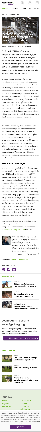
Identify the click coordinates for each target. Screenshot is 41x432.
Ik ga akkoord (20, 427)
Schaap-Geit (23, 259)
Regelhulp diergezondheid (14, 229)
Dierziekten (6, 406)
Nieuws (5, 8)
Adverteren (25, 409)
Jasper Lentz (6, 47)
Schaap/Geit (25, 401)
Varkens (27, 8)
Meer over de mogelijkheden (22, 338)
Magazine (5, 404)
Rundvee (16, 8)
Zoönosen (24, 406)
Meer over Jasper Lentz (27, 254)
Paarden (23, 404)
